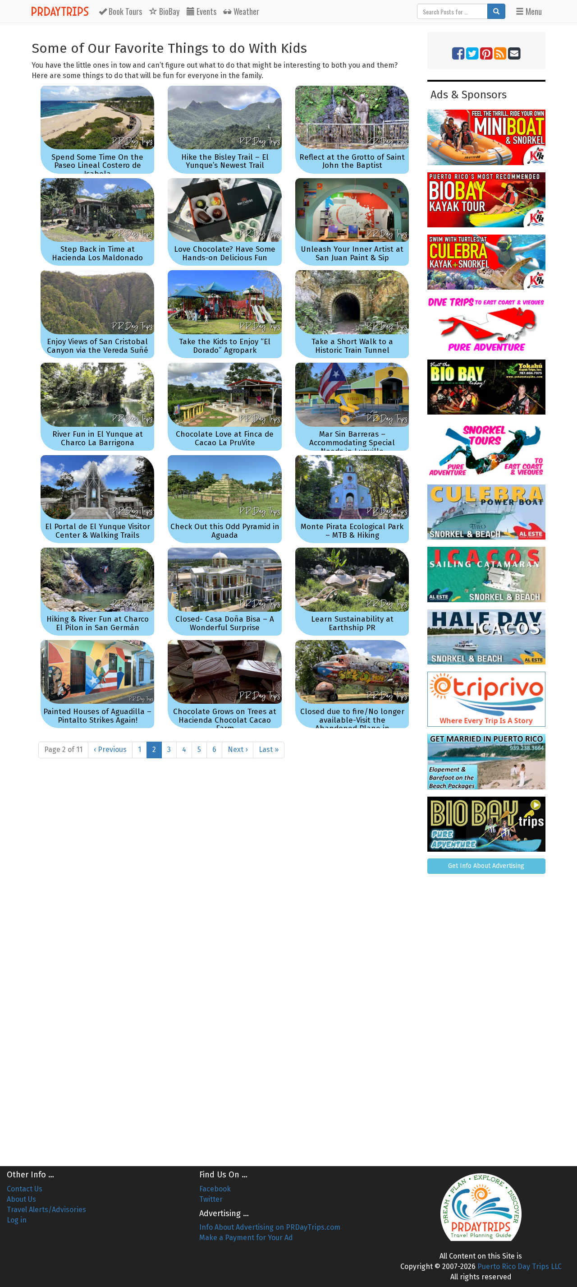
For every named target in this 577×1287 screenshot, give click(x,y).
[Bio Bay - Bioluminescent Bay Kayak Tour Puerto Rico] (486, 199)
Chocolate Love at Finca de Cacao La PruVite (225, 438)
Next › (237, 749)
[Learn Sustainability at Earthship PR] (352, 579)
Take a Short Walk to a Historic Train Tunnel (352, 346)
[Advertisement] (486, 1016)
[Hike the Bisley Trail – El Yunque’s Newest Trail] (224, 117)
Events (205, 11)
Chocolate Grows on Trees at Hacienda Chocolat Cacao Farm (224, 720)
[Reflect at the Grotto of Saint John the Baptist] (352, 117)
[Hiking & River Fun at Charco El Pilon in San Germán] (97, 579)
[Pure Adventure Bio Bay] (486, 824)
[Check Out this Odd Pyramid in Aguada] (224, 487)
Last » (269, 749)
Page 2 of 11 (63, 749)
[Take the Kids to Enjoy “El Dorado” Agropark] (224, 302)
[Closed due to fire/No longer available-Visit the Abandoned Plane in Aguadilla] (352, 672)
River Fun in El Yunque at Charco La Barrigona (97, 438)
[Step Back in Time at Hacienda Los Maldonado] (97, 210)
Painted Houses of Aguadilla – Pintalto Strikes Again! (97, 716)
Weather (245, 11)
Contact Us (24, 1189)
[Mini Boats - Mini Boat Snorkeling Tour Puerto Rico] (486, 137)
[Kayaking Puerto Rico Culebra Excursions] (486, 262)
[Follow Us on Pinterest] (486, 56)
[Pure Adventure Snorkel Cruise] (486, 449)
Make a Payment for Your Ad (246, 1237)
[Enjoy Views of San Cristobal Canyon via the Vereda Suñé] (97, 302)
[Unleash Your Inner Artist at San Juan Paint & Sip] (352, 210)
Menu (533, 11)
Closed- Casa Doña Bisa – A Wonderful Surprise (224, 623)
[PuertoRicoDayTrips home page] (480, 1207)
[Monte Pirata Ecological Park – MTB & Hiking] (352, 487)
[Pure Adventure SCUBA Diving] (486, 324)
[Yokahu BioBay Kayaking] (486, 387)
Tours (125, 11)
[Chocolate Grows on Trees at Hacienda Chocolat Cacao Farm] (224, 672)
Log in (17, 1220)
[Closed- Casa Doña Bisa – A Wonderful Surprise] (224, 579)
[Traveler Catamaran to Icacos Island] (486, 574)
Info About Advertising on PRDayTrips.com (269, 1227)
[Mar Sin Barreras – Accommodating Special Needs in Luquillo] (352, 394)
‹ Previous (110, 749)
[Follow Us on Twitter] (472, 56)
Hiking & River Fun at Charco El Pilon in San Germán (97, 623)
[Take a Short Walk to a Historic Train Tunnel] (352, 302)
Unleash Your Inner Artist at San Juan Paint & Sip (352, 253)
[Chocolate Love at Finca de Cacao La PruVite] (224, 394)
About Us (21, 1199)
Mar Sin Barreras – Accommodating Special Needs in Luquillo (352, 442)
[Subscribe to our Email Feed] (514, 56)
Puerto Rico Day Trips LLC (519, 1266)
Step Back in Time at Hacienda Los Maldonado (97, 253)
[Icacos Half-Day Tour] (486, 636)
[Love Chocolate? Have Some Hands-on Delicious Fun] (224, 210)
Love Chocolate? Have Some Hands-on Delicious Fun (224, 253)
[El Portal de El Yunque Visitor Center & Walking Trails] (97, 487)
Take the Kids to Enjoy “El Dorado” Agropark (224, 346)
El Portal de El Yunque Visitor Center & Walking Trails (97, 531)
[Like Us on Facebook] (458, 56)
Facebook (215, 1189)
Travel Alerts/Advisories (46, 1209)
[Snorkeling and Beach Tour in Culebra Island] (486, 512)
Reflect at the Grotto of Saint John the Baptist (352, 161)
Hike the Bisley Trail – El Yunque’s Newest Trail (225, 161)
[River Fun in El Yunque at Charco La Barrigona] (97, 394)
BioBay (168, 11)
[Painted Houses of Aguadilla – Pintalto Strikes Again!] (97, 672)
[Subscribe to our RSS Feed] (500, 56)
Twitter (211, 1199)
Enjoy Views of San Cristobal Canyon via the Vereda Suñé (97, 346)
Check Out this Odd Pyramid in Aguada (224, 531)
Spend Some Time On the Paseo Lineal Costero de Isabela (97, 165)
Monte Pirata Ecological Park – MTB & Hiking (352, 531)
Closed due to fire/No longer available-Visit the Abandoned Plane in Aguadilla (352, 724)
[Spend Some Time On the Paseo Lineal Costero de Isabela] (97, 117)
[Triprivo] (486, 699)
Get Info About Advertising (486, 866)
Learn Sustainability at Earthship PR (352, 623)
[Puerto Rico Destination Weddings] (486, 761)
